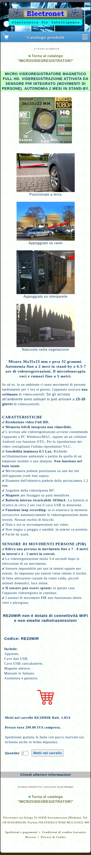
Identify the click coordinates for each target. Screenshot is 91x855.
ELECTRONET (65, 787)
